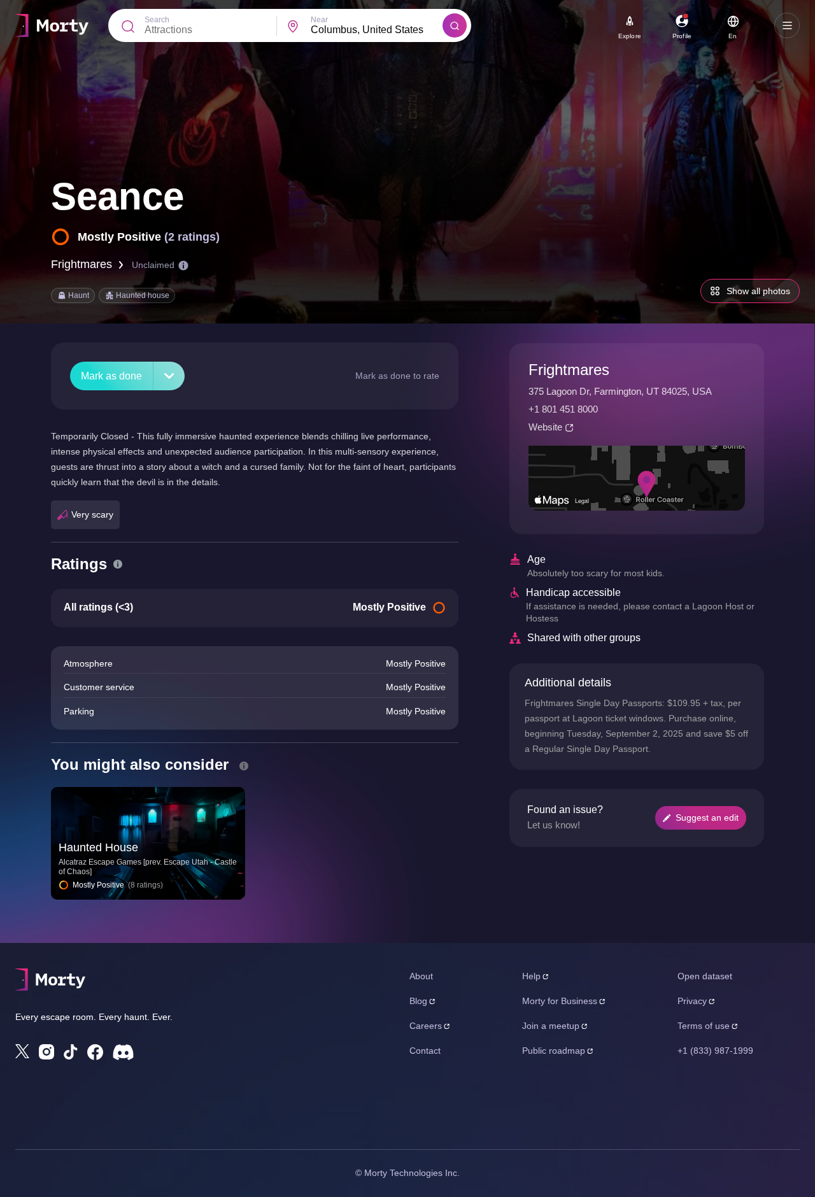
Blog (418, 1001)
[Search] (455, 25)
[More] (169, 376)
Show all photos (758, 291)
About (421, 976)
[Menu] (787, 25)
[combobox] (377, 30)
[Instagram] (46, 1051)
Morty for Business (559, 1001)
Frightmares (81, 264)
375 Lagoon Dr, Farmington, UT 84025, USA (620, 391)
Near (319, 19)
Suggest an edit (707, 817)
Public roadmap (553, 1050)
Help (531, 976)
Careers (425, 1026)
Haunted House (98, 847)
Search (157, 19)
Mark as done (111, 376)
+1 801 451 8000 (563, 409)
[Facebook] (95, 1052)
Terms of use (703, 1026)
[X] (22, 1051)
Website (545, 426)
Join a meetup (550, 1026)
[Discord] (123, 1052)
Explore (629, 35)
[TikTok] (71, 1052)
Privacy (692, 1001)
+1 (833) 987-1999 (715, 1050)
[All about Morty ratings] (117, 564)
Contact (425, 1050)
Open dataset (704, 976)
